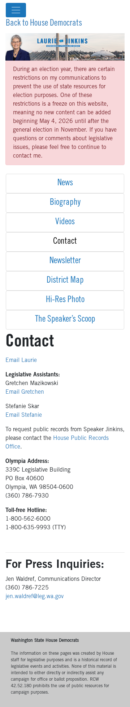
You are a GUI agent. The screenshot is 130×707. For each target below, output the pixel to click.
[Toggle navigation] (16, 10)
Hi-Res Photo (65, 300)
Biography (65, 203)
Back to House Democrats (44, 23)
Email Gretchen (24, 392)
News (65, 183)
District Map (65, 281)
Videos (65, 222)
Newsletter (65, 261)
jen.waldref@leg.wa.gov (34, 597)
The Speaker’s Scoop (65, 319)
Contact (65, 242)
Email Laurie (21, 360)
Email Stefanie (23, 415)
